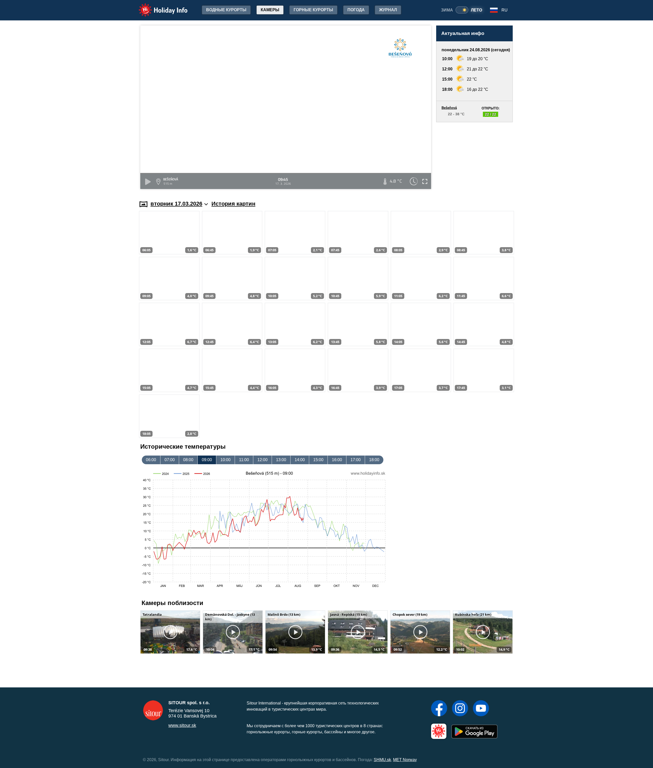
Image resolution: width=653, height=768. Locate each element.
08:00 (188, 460)
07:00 (170, 460)
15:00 (318, 460)
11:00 (244, 460)
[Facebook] (439, 708)
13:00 (281, 460)
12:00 (262, 460)
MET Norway (405, 760)
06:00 (151, 460)
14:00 (300, 460)
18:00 (374, 460)
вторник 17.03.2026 (176, 203)
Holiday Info (158, 6)
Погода (356, 10)
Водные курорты (226, 10)
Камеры (270, 10)
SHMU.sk (382, 760)
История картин (233, 203)
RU (504, 10)
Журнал (388, 10)
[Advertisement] (474, 156)
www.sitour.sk (182, 725)
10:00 (225, 460)
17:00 (355, 460)
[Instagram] (460, 708)
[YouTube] (481, 708)
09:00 (207, 460)
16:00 (337, 460)
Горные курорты (313, 10)
